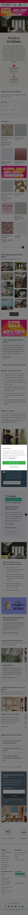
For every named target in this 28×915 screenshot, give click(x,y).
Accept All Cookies (14, 462)
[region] (14, 457)
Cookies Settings (14, 466)
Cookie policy (12, 458)
